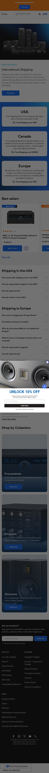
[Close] (47, 362)
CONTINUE (24, 405)
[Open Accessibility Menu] (44, 386)
